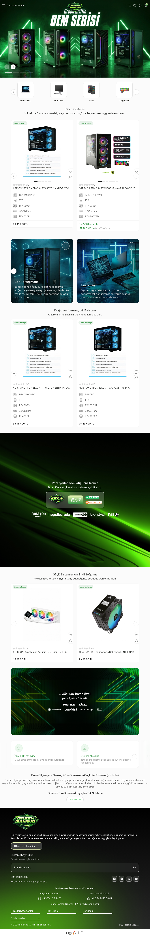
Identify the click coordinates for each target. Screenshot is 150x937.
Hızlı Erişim (53, 910)
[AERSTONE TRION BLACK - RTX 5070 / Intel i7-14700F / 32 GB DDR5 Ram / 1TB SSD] (42, 151)
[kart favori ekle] (70, 171)
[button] (8, 72)
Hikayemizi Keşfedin (24, 846)
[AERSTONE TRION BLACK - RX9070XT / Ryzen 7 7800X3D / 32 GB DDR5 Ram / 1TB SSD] (108, 350)
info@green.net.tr (89, 904)
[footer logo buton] (75, 822)
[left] (13, 92)
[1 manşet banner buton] (75, 39)
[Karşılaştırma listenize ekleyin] (70, 176)
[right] (136, 92)
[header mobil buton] (75, 8)
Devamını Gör (75, 799)
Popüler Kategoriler (22, 910)
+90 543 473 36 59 (102, 898)
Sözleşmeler (18, 918)
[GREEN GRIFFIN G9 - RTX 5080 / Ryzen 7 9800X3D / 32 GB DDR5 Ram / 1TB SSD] (108, 151)
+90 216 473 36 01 (51, 898)
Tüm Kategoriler (15, 5)
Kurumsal (88, 910)
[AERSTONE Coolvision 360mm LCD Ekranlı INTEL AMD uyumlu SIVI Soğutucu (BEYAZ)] (42, 614)
